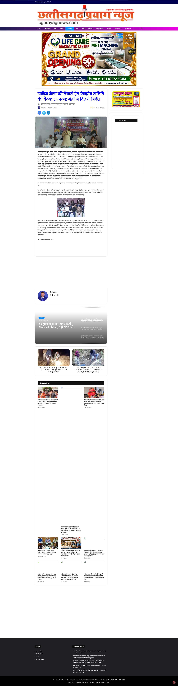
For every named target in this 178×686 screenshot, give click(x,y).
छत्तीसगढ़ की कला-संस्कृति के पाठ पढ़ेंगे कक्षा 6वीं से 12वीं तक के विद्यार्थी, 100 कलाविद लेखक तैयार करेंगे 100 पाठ (70, 553)
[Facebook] (39, 113)
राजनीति (109, 28)
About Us (117, 28)
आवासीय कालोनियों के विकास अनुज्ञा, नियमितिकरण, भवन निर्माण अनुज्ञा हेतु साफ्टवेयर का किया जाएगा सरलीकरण (57, 325)
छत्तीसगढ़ (70, 28)
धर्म (83, 28)
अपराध (61, 28)
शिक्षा (77, 28)
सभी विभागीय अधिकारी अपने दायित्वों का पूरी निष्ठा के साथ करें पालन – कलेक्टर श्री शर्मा (47, 552)
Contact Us (128, 28)
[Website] (51, 295)
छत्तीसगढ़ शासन (99, 28)
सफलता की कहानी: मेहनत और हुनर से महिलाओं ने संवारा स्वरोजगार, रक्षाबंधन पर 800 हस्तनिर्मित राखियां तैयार (94, 402)
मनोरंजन (90, 28)
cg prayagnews (81, 679)
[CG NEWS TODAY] (89, 15)
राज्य (55, 28)
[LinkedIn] (48, 113)
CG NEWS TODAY (78, 647)
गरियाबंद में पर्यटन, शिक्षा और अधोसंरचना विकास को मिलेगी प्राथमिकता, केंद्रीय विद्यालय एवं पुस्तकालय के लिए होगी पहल (69, 576)
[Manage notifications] (174, 682)
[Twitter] (44, 113)
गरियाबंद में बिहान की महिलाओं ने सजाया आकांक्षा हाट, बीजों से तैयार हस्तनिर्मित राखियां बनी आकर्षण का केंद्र (94, 576)
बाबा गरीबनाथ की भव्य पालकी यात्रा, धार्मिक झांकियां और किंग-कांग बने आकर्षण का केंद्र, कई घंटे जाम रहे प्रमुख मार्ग (48, 402)
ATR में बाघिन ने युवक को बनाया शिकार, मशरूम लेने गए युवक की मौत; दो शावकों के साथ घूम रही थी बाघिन (47, 576)
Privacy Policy (40, 659)
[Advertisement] (71, 247)
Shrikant (43, 107)
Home (38, 28)
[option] (71, 325)
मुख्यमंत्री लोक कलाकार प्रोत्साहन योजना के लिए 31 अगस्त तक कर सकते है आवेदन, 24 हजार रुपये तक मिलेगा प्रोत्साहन (94, 553)
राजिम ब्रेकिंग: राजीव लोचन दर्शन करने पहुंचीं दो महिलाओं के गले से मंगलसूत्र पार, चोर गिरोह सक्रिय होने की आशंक (71, 529)
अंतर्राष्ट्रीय (47, 28)
